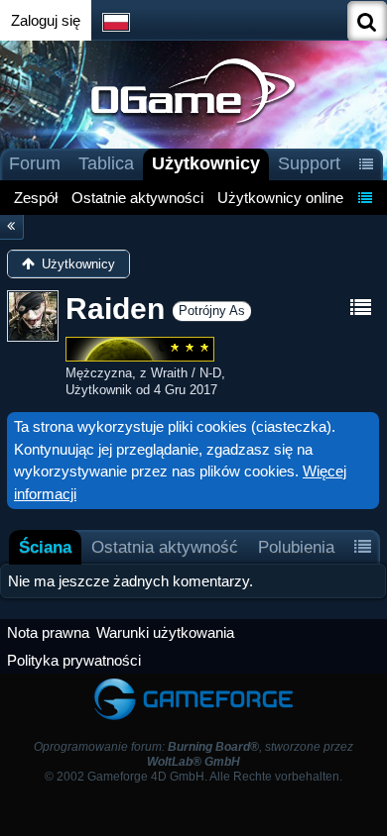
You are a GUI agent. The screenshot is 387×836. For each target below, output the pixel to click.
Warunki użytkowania (165, 632)
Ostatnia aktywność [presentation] (164, 547)
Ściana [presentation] (45, 547)
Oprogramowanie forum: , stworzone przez (193, 754)
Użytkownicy (206, 163)
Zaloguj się (45, 20)
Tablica (106, 163)
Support (309, 163)
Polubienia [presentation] (296, 547)
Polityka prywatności (74, 660)
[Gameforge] (193, 683)
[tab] (45, 547)
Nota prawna (48, 632)
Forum (35, 163)
